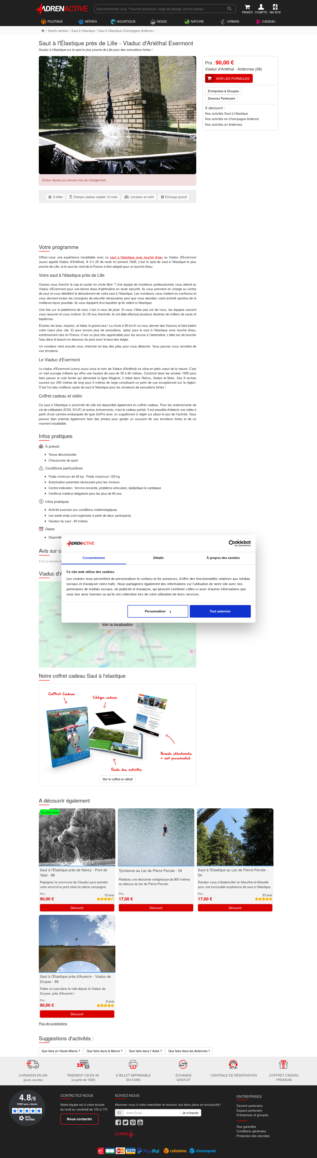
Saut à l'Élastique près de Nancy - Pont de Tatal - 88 (73, 872)
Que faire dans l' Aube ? (145, 1051)
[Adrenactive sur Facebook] (118, 1122)
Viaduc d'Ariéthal (219, 69)
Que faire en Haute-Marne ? (61, 1051)
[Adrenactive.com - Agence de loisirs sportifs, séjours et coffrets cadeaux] (62, 8)
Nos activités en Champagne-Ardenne (232, 118)
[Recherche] (229, 8)
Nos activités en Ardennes (223, 124)
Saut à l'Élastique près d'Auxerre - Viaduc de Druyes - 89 (75, 979)
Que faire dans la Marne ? (104, 1051)
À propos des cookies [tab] (223, 558)
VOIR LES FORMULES (233, 78)
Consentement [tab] (94, 558)
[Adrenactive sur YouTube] (140, 1122)
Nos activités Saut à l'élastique (226, 113)
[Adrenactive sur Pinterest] (133, 1122)
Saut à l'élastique (83, 30)
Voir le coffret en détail (117, 779)
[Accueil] (43, 30)
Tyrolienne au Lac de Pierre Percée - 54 (150, 870)
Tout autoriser (220, 611)
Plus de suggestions (53, 1023)
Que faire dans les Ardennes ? (189, 1051)
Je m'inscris (190, 1113)
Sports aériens (58, 30)
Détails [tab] (158, 558)
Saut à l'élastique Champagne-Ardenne (125, 30)
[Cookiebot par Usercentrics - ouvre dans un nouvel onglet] (232, 543)
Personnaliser (155, 611)
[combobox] (158, 8)
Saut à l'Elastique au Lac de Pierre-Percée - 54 (233, 872)
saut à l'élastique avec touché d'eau (136, 257)
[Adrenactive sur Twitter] (125, 1122)
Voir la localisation (117, 624)
